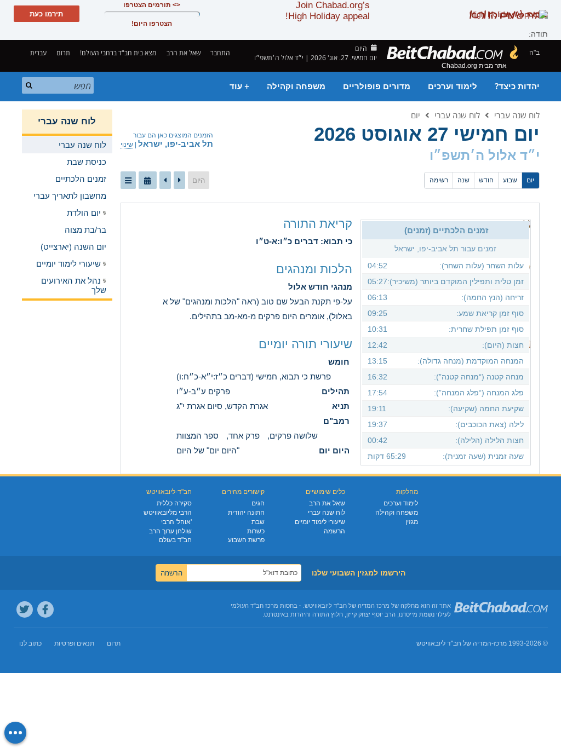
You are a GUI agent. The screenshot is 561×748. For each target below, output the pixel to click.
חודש (486, 180)
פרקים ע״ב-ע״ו (203, 391)
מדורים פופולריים (376, 86)
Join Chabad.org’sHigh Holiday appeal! (327, 10)
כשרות (256, 531)
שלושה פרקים (294, 435)
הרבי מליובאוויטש (168, 512)
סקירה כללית (174, 503)
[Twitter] (24, 609)
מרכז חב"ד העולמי (254, 605)
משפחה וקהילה (296, 86)
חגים (258, 503)
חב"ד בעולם (175, 540)
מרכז (500, 643)
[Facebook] (45, 609)
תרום (63, 52)
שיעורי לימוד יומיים (320, 522)
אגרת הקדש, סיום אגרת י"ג (222, 406)
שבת (258, 522)
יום (415, 115)
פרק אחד (244, 435)
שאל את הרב (184, 52)
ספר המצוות (197, 435)
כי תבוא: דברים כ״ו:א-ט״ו (304, 241)
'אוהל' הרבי (176, 522)
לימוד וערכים (452, 86)
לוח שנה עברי (517, 115)
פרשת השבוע (246, 540)
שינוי (127, 144)
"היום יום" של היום (207, 450)
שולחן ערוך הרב (170, 531)
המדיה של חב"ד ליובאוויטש (453, 643)
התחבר (221, 52)
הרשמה (334, 531)
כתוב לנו (30, 643)
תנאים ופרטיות (74, 643)
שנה (463, 180)
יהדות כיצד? (517, 86)
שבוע (510, 180)
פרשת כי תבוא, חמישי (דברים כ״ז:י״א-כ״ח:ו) (253, 376)
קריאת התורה (317, 224)
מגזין (411, 522)
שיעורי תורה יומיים (305, 344)
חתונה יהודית (246, 512)
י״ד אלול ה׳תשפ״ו (485, 155)
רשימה (439, 180)
